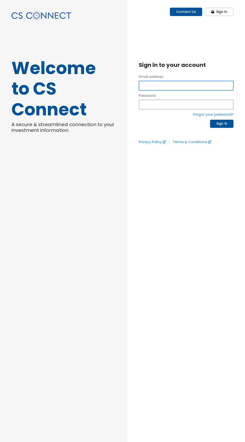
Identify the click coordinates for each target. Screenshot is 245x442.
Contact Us (186, 11)
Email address (151, 76)
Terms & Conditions (190, 142)
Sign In (221, 11)
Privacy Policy (150, 142)
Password (147, 95)
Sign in (221, 123)
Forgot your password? (213, 114)
